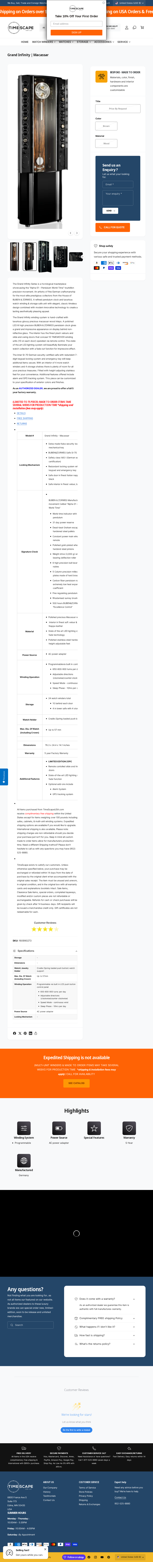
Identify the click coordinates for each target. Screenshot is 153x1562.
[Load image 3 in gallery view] (45, 257)
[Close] (45, 1549)
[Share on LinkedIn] (30, 1033)
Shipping (83, 1500)
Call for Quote (114, 227)
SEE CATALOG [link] (76, 1083)
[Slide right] (76, 233)
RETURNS (22, 423)
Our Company (50, 1487)
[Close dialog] (103, 2)
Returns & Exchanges (89, 1504)
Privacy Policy (86, 1496)
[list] (76, 1150)
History (47, 1492)
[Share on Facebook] (14, 1033)
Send (109, 210)
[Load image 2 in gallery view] (30, 256)
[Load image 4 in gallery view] (61, 256)
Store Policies (85, 1492)
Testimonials (49, 1496)
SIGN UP (76, 32)
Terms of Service (87, 1487)
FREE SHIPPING (25, 418)
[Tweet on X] (20, 1033)
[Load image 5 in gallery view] (76, 256)
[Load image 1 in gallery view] (14, 257)
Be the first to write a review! (76, 1430)
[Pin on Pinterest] (25, 1033)
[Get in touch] (134, 27)
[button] (142, 27)
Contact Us (49, 1500)
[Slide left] (70, 233)
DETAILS (21, 413)
